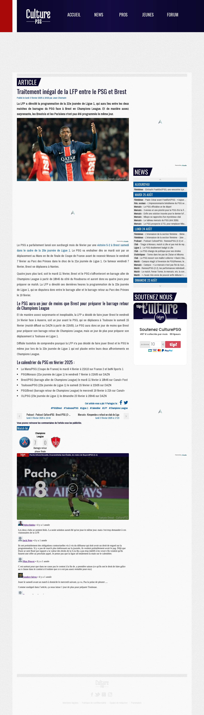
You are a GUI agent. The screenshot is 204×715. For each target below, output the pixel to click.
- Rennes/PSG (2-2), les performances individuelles (160, 268)
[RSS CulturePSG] (110, 694)
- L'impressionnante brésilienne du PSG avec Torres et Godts (168, 203)
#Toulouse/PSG (71, 408)
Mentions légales (70, 702)
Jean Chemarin (59, 97)
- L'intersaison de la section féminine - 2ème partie (162, 234)
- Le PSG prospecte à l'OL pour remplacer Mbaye (160, 223)
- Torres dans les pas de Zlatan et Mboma (159, 254)
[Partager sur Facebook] (121, 403)
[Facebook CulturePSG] (92, 694)
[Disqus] (73, 557)
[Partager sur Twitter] (126, 403)
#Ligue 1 (84, 408)
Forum (172, 15)
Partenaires (136, 702)
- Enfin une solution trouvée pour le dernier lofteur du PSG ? (165, 213)
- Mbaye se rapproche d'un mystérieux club (157, 216)
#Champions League (118, 408)
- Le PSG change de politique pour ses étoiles (157, 251)
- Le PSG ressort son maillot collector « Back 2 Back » (161, 258)
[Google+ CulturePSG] (104, 694)
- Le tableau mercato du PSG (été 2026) (156, 220)
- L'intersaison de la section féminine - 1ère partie (161, 237)
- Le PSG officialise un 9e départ (152, 206)
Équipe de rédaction (119, 702)
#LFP (104, 408)
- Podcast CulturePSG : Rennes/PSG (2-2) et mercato (162, 241)
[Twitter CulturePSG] (97, 694)
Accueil (74, 15)
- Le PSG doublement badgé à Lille (153, 247)
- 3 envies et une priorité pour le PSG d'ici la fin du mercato (165, 210)
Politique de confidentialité (94, 702)
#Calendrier (95, 408)
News (98, 15)
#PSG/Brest (56, 408)
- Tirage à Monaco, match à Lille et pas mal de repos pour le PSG (166, 244)
